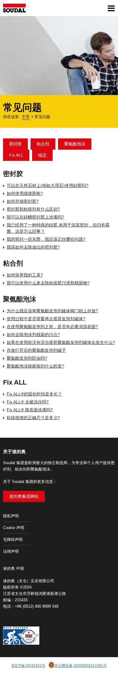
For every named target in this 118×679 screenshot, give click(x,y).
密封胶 (15, 143)
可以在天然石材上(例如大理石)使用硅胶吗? (47, 185)
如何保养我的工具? (25, 275)
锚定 (42, 155)
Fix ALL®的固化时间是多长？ (34, 394)
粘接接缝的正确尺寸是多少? (33, 417)
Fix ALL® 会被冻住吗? (28, 401)
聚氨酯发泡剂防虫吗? (27, 358)
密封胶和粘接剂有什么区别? (33, 209)
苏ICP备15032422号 (28, 666)
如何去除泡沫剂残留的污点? (33, 334)
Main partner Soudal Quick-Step (21, 636)
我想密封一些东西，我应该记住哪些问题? (46, 239)
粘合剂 (43, 143)
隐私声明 (11, 516)
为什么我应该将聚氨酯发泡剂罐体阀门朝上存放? (52, 310)
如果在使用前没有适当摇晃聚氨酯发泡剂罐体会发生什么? (61, 342)
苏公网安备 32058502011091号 (80, 666)
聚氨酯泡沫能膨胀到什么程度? (35, 366)
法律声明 (11, 551)
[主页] (14, 8)
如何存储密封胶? (23, 201)
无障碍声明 (13, 539)
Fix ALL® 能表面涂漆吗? (30, 409)
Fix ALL (16, 155)
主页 (26, 116)
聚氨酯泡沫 (74, 143)
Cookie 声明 (13, 527)
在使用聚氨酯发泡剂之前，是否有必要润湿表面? (52, 326)
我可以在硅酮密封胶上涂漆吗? (35, 217)
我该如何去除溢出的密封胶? (33, 247)
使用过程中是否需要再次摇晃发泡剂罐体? (46, 318)
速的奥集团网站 (24, 496)
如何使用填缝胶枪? (25, 193)
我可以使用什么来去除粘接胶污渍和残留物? (48, 282)
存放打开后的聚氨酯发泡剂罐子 (36, 350)
